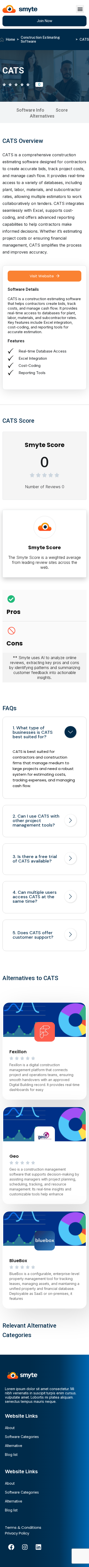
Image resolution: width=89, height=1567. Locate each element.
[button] (80, 9)
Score (62, 110)
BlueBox (18, 1260)
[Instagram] (25, 1547)
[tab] (44, 733)
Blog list (11, 1454)
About (10, 1428)
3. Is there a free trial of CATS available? (35, 858)
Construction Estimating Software (40, 39)
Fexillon (18, 1052)
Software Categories (22, 1437)
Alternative (13, 1445)
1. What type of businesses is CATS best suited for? (33, 732)
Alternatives (42, 116)
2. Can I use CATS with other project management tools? (36, 820)
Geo (14, 1156)
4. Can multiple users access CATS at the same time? (35, 896)
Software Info (30, 110)
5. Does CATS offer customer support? (33, 934)
